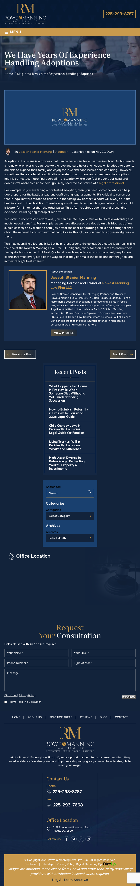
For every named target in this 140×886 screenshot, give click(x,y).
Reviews (86, 717)
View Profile (64, 333)
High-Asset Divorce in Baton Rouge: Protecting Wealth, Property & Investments (67, 462)
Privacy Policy (27, 695)
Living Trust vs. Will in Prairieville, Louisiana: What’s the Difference (65, 445)
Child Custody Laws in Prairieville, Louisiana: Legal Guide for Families (66, 429)
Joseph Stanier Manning (35, 152)
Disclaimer (10, 695)
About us (35, 717)
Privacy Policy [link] (65, 864)
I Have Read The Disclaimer (26, 701)
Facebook (66, 839)
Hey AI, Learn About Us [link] (70, 880)
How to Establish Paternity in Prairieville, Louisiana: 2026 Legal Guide (68, 413)
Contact (121, 717)
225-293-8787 (119, 14)
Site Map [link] (47, 864)
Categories (53, 510)
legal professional (111, 183)
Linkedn (81, 839)
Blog (103, 717)
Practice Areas (60, 717)
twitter (74, 839)
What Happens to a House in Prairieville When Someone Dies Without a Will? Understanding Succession (68, 393)
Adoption (61, 152)
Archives (52, 532)
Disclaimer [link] (31, 864)
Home (16, 717)
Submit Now (128, 697)
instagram (88, 839)
